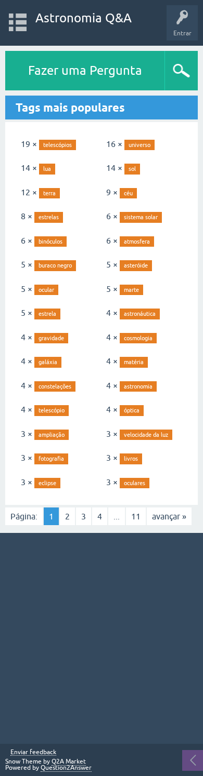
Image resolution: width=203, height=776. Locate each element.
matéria (134, 362)
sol (132, 169)
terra (49, 193)
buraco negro (55, 265)
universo (139, 145)
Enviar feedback (33, 752)
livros (131, 459)
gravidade (51, 338)
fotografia (51, 459)
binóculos (50, 241)
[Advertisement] (101, 638)
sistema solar (141, 217)
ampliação (52, 435)
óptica (131, 410)
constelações (55, 386)
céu (128, 193)
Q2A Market (69, 761)
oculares (134, 483)
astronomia (138, 386)
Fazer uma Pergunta (85, 70)
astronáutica (140, 314)
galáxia (48, 362)
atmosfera (137, 241)
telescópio (52, 410)
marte (131, 290)
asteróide (136, 265)
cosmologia (138, 338)
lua (47, 169)
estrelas (49, 217)
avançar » (169, 516)
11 (136, 516)
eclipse (47, 483)
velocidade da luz (146, 435)
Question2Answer (66, 767)
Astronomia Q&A (83, 18)
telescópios (57, 145)
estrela (47, 314)
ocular (46, 290)
